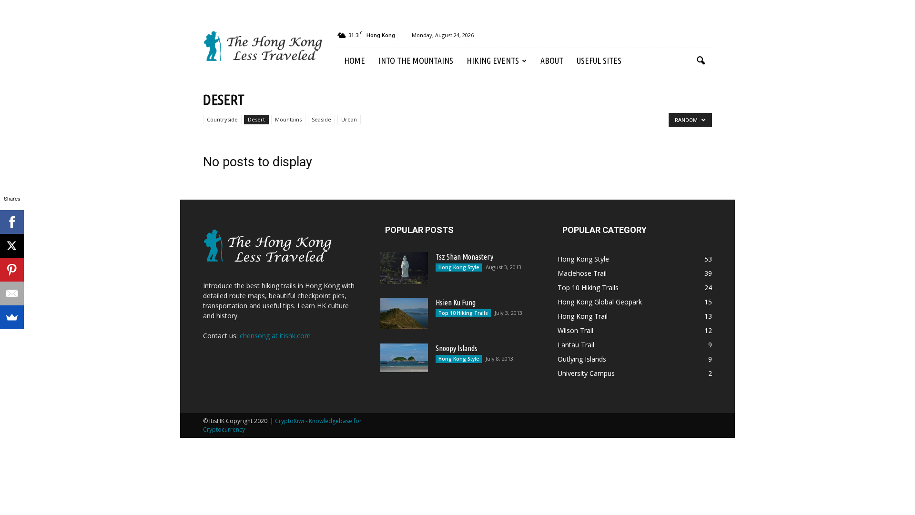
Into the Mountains (415, 60)
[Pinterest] (12, 270)
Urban (349, 119)
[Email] (12, 293)
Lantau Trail (576, 344)
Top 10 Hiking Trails (463, 313)
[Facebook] (12, 222)
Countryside (222, 119)
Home (354, 60)
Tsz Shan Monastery (464, 256)
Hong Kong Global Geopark (600, 301)
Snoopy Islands (457, 348)
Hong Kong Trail (583, 316)
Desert (256, 119)
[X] (12, 246)
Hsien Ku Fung (456, 302)
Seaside (321, 119)
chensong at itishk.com (275, 335)
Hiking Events (493, 60)
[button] (700, 61)
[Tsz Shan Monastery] (404, 268)
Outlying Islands (582, 359)
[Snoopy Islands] (404, 357)
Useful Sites (599, 60)
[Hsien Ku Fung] (404, 313)
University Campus (586, 373)
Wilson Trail (575, 330)
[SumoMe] (12, 317)
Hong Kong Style (458, 267)
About (551, 60)
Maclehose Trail (582, 273)
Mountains (288, 119)
